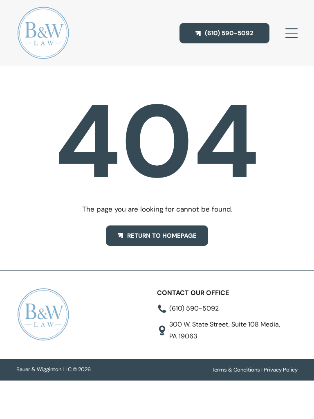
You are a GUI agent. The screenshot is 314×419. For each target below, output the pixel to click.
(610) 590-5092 (194, 308)
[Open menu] (291, 33)
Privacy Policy (281, 369)
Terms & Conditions (236, 369)
